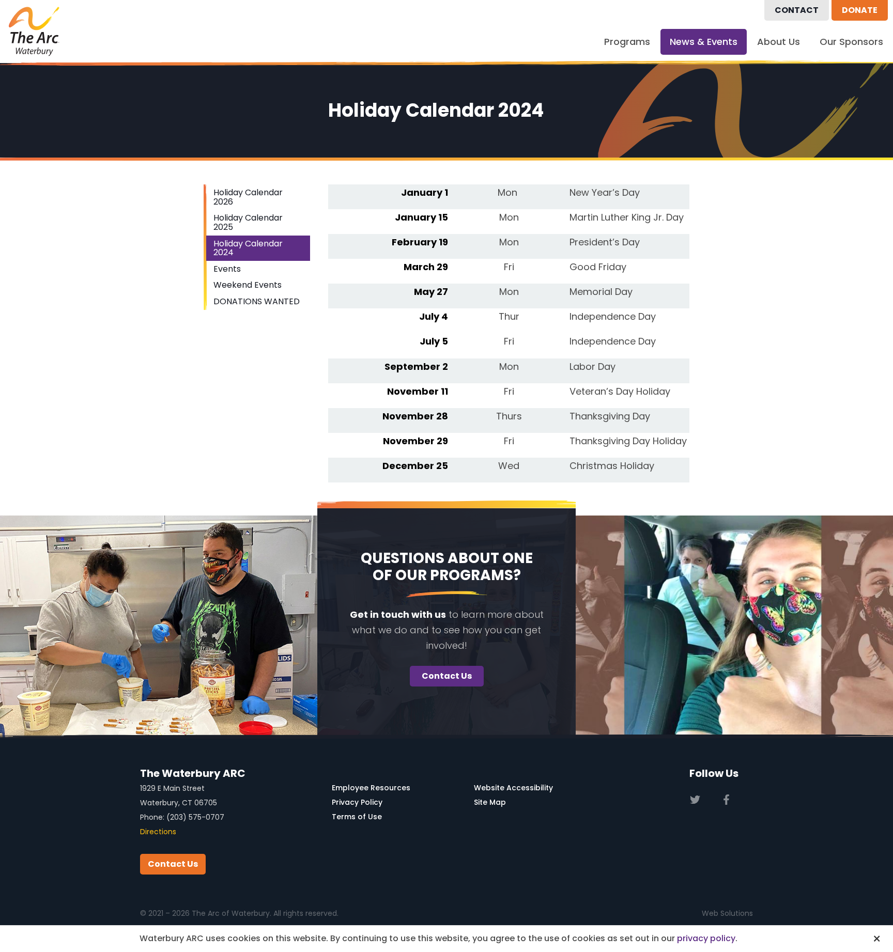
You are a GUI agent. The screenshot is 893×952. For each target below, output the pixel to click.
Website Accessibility (513, 788)
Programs (627, 41)
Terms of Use (357, 816)
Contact (797, 10)
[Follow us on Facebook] (726, 799)
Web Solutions (727, 913)
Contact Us (447, 676)
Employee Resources (371, 788)
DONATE (859, 10)
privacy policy (706, 938)
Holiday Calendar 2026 (248, 197)
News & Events (703, 41)
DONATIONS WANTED (256, 301)
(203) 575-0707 (195, 817)
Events (227, 269)
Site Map (490, 802)
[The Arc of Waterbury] (34, 31)
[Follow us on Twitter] (694, 799)
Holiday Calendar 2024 (248, 248)
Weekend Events (247, 285)
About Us (778, 41)
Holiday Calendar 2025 (248, 222)
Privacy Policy (357, 802)
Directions (158, 831)
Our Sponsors (851, 41)
